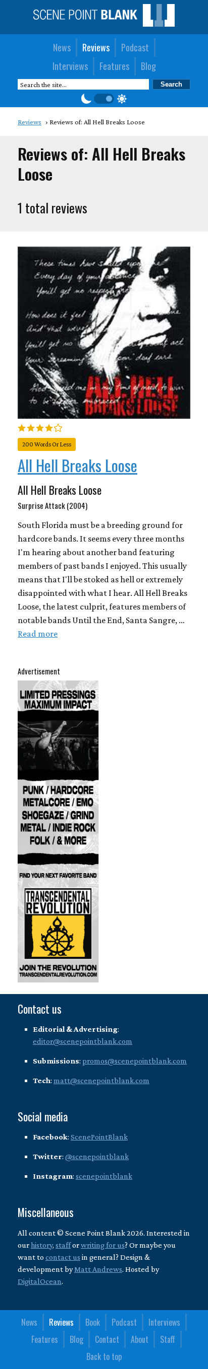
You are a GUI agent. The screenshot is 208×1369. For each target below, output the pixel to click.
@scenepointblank (97, 1156)
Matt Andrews (98, 1269)
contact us (62, 1257)
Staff (167, 1339)
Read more (38, 634)
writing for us (103, 1245)
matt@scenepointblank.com (101, 1080)
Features (114, 65)
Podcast (135, 47)
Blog (148, 65)
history (42, 1245)
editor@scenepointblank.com (82, 1041)
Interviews (70, 65)
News (62, 47)
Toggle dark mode (104, 99)
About (139, 1339)
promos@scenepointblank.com (134, 1060)
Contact (107, 1339)
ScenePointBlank (99, 1136)
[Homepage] (104, 24)
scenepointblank (104, 1176)
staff (63, 1245)
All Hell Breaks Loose (77, 465)
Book (92, 1322)
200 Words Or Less (46, 444)
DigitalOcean (40, 1281)
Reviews (96, 47)
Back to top (104, 1356)
